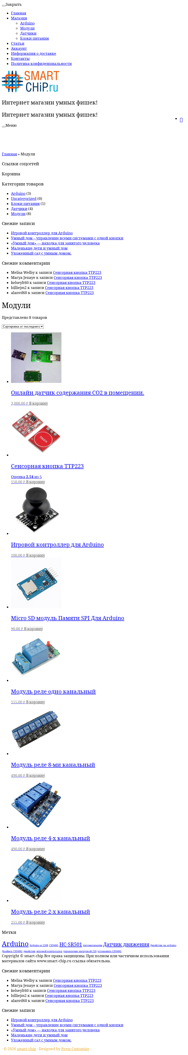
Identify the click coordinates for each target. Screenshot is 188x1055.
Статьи (17, 43)
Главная (18, 13)
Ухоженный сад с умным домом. (41, 253)
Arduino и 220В (39, 945)
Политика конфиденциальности (41, 63)
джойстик (29, 951)
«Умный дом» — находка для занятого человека (55, 243)
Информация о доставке (33, 53)
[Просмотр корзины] (183, 118)
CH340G (53, 945)
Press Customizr (75, 1048)
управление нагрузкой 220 (80, 951)
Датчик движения (126, 944)
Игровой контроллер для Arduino (42, 233)
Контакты (20, 58)
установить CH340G (109, 951)
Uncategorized (23, 198)
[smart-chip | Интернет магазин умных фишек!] (30, 91)
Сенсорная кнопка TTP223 (77, 272)
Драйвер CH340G (12, 951)
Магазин (19, 18)
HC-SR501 (70, 944)
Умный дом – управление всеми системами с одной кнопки (67, 238)
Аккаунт (19, 48)
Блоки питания (34, 38)
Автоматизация (92, 945)
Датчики (28, 33)
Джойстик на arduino (163, 945)
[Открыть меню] (4, 126)
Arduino (27, 23)
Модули (27, 28)
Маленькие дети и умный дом (39, 248)
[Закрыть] (4, 5)
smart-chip (26, 1048)
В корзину (38, 403)
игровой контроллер (49, 951)
